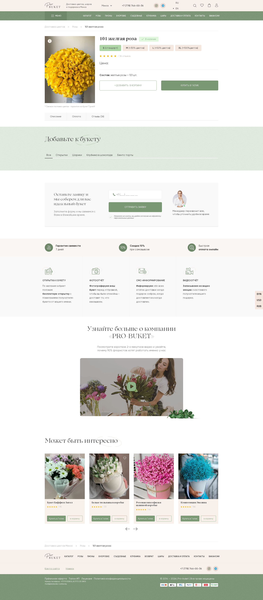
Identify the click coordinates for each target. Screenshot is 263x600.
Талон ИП (74, 578)
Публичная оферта (56, 578)
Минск (105, 5)
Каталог (87, 16)
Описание (55, 116)
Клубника (151, 16)
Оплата (76, 116)
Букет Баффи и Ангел (59, 503)
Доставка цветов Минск (59, 545)
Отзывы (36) (98, 116)
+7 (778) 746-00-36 (133, 5)
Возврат (149, 556)
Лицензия (86, 578)
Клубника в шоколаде (99, 155)
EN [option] (177, 8)
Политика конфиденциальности (112, 578)
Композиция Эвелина (194, 503)
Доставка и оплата (180, 16)
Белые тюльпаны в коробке (108, 503)
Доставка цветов (55, 26)
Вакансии (214, 16)
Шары (163, 16)
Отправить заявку (135, 207)
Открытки (62, 155)
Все (48, 155)
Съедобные (136, 16)
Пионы (108, 16)
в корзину (128, 85)
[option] (179, 8)
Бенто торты (125, 155)
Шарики (77, 155)
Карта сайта (52, 568)
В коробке (121, 16)
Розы (98, 16)
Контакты (200, 16)
